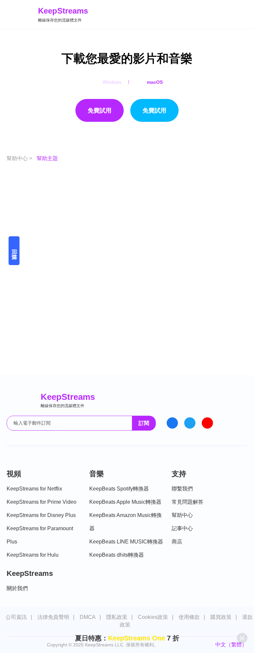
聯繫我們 (182, 488)
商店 (177, 541)
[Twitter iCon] (189, 423)
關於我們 (17, 588)
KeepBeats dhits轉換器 (116, 555)
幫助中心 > (20, 158)
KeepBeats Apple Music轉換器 (125, 502)
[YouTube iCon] (207, 423)
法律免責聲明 (53, 617)
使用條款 (189, 617)
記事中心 (182, 528)
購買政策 (221, 617)
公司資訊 (16, 617)
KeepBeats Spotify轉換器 (119, 488)
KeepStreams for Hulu (33, 555)
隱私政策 (116, 617)
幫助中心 (182, 515)
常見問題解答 (187, 502)
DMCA (88, 617)
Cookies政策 (153, 617)
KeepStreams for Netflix (34, 488)
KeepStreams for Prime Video (41, 502)
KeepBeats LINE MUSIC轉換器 (126, 541)
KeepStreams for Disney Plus (41, 515)
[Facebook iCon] (172, 423)
